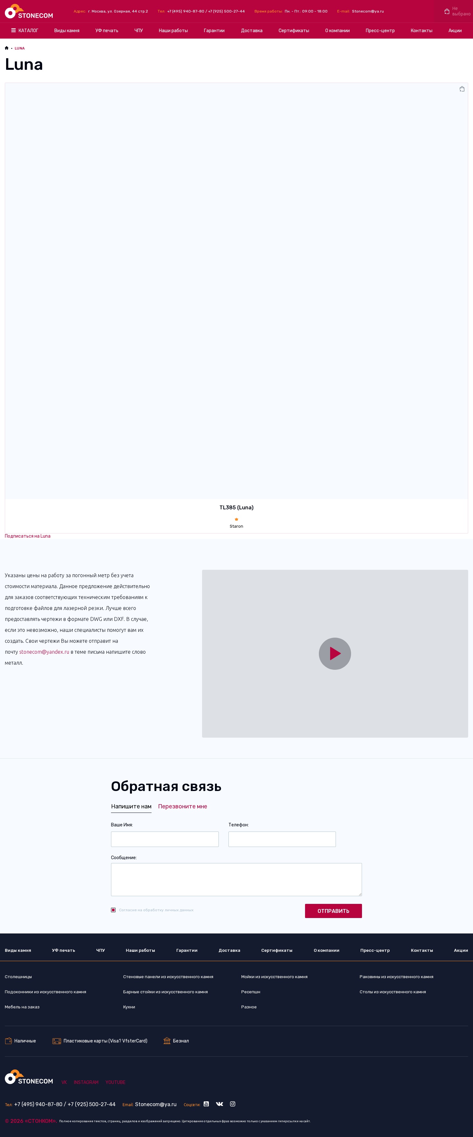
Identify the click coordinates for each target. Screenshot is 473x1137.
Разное (249, 1007)
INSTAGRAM (86, 1082)
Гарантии (214, 30)
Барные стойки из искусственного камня (165, 991)
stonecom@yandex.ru (44, 652)
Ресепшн (250, 991)
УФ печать (107, 30)
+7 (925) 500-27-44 (226, 11)
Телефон (238, 825)
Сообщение (123, 857)
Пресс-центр (380, 30)
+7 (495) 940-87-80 (185, 11)
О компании (337, 30)
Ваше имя (121, 825)
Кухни (129, 1007)
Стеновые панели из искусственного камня (168, 976)
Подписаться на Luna (28, 536)
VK (64, 1082)
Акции (455, 30)
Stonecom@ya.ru (368, 11)
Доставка (252, 30)
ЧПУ (138, 30)
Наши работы (173, 30)
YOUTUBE (115, 1082)
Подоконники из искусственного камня (45, 991)
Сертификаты (294, 30)
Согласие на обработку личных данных (156, 910)
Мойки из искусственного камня (274, 976)
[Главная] (29, 11)
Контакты (421, 30)
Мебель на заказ (22, 1007)
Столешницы (18, 976)
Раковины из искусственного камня (396, 976)
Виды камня (66, 30)
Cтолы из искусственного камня (393, 991)
